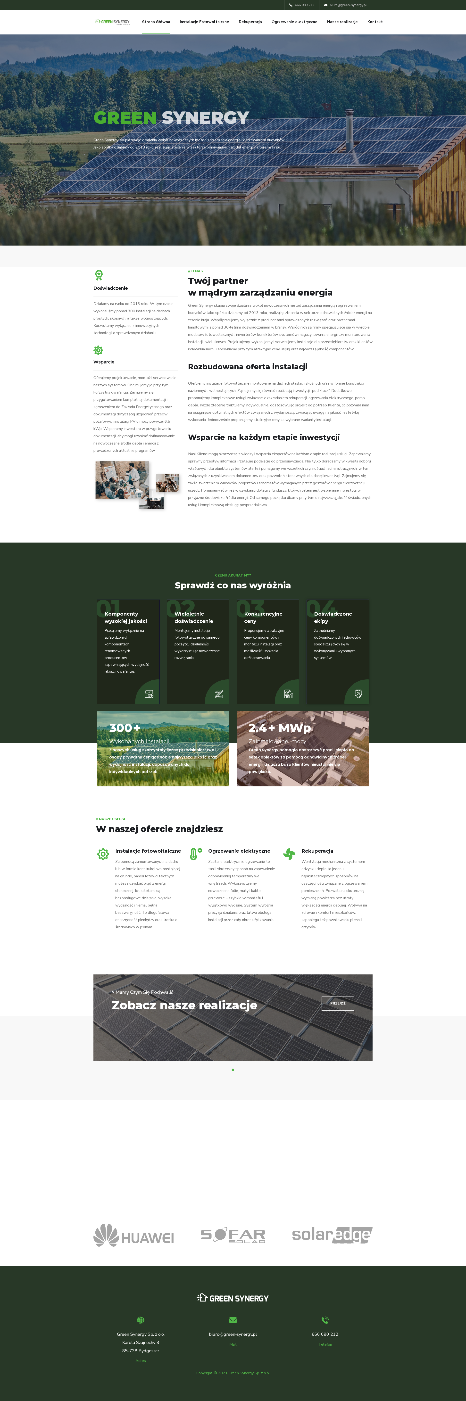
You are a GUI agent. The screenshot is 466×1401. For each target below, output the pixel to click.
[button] (338, 1004)
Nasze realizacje (342, 22)
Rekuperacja (250, 22)
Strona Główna (156, 22)
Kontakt (375, 22)
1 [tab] (233, 1070)
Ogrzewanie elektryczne (294, 22)
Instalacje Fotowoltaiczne (204, 22)
